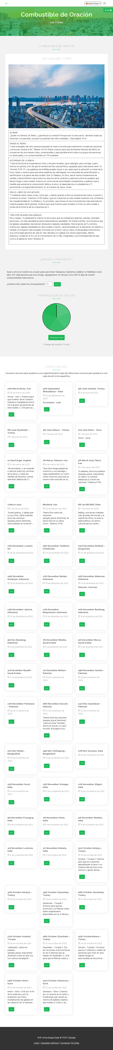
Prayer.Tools (53, 1037)
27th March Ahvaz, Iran (19, 389)
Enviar (57, 284)
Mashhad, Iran (50, 504)
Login (36, 1043)
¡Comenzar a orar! (56, 337)
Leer (11, 414)
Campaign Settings (50, 1043)
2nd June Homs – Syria (90, 430)
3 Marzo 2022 (14, 504)
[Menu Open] (104, 3)
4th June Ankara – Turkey (56, 430)
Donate (72, 1037)
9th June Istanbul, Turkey (91, 389)
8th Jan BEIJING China (89, 504)
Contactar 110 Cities (69, 1043)
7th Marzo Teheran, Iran (55, 460)
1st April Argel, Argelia (19, 460)
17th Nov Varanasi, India (90, 751)
